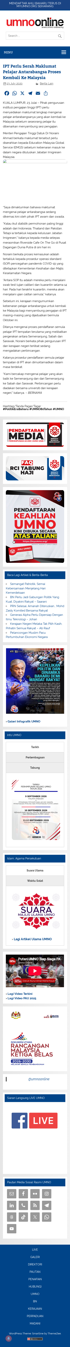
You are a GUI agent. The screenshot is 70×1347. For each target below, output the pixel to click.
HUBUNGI (35, 1286)
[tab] (35, 747)
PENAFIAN (35, 1279)
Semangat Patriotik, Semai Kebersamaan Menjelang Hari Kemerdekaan (26, 588)
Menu (8, 52)
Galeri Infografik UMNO (23, 721)
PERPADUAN (35, 1316)
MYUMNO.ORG (27, 6)
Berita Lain (46, 83)
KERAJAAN (35, 1309)
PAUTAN (35, 1272)
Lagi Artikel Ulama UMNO (32, 939)
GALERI (35, 1257)
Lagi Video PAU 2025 (21, 998)
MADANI (35, 1323)
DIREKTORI (35, 1264)
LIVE (35, 1250)
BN (35, 1301)
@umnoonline (39, 1079)
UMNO (35, 1294)
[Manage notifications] (8, 1338)
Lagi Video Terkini (19, 994)
